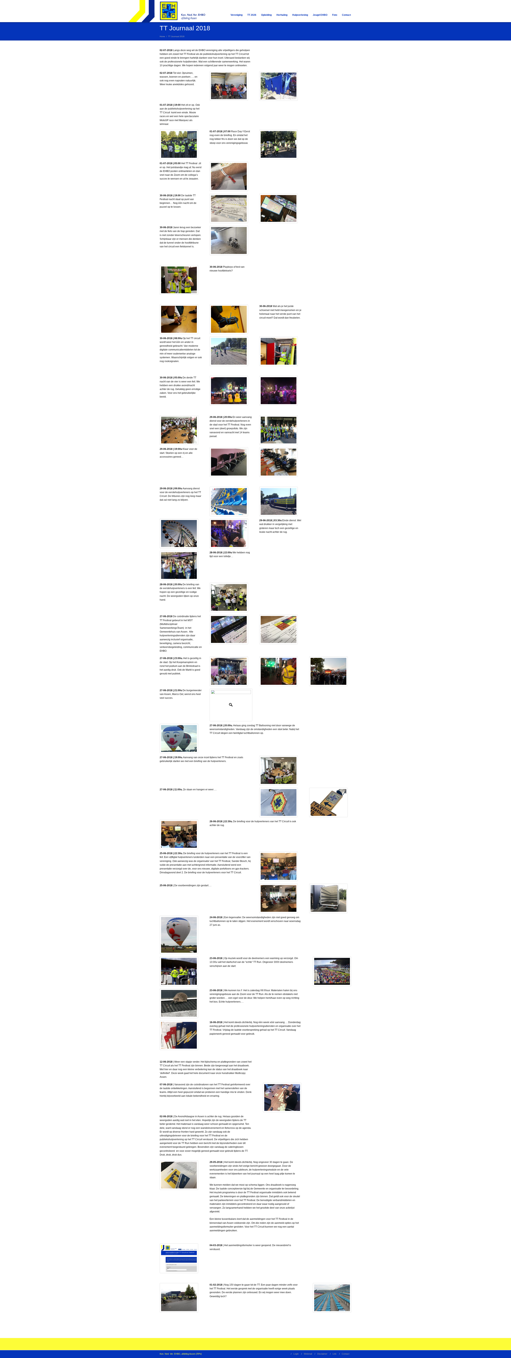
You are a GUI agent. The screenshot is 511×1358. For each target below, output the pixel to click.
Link (335, 1354)
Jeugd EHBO (320, 15)
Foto (334, 15)
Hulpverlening (300, 15)
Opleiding (266, 15)
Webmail (308, 1354)
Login (296, 1354)
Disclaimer (322, 1354)
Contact (346, 15)
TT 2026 (251, 15)
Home (162, 36)
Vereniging (237, 15)
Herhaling (281, 15)
